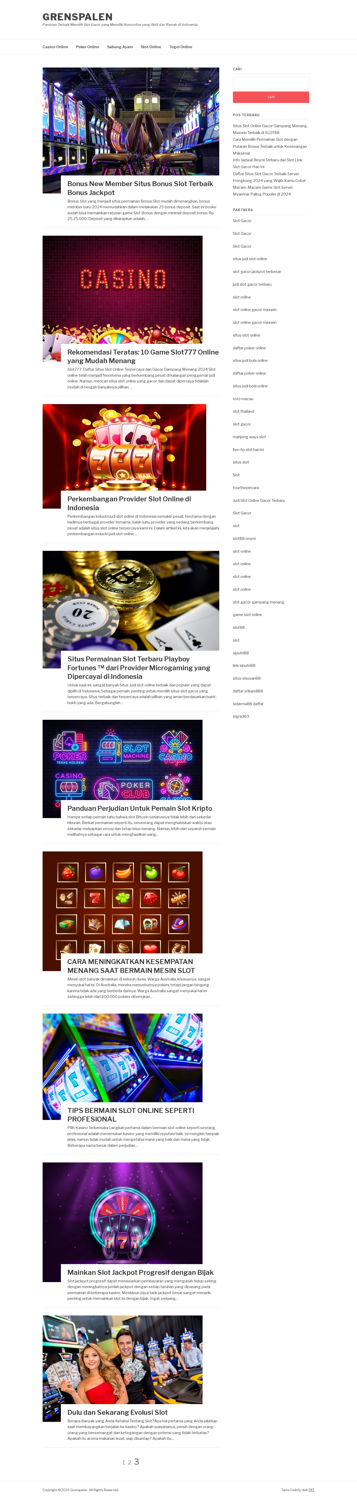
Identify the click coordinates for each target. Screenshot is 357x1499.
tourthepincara (246, 487)
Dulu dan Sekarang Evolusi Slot (117, 1412)
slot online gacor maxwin (255, 309)
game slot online (247, 614)
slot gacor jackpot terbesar (257, 271)
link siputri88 (244, 665)
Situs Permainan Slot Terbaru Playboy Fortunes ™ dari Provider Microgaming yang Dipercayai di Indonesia (138, 668)
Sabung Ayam (120, 47)
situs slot (241, 462)
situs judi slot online (250, 259)
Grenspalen (78, 17)
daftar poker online (249, 348)
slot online (242, 297)
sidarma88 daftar (248, 704)
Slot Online (151, 47)
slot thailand (243, 411)
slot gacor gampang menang (258, 602)
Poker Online (87, 47)
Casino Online (55, 47)
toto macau (243, 399)
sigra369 (241, 716)
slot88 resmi (244, 538)
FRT (311, 1490)
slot (236, 525)
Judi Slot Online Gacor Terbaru (259, 500)
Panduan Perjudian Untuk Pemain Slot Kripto (139, 808)
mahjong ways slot (249, 437)
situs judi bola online (250, 360)
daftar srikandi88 (248, 691)
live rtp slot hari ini (248, 449)
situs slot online (246, 335)
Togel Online (180, 47)
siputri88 (241, 653)
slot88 (239, 627)
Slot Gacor (242, 220)
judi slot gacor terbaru (252, 284)
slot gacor (242, 424)
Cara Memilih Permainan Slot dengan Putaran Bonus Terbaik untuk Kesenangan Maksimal (270, 146)
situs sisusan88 (247, 678)
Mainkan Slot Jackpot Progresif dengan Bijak (140, 1272)
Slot (236, 475)
